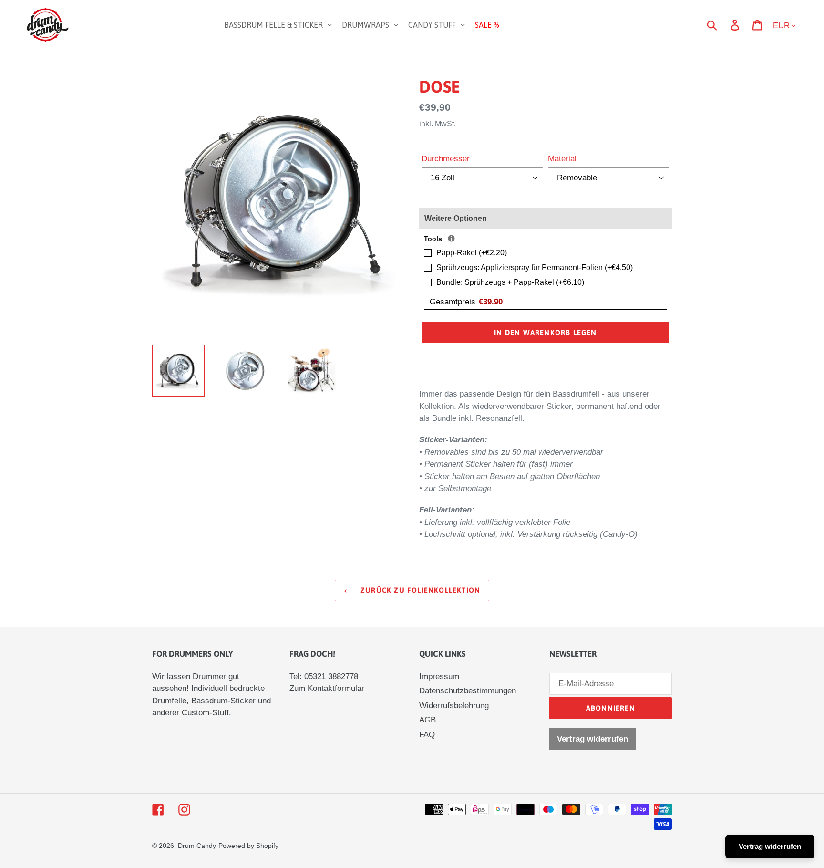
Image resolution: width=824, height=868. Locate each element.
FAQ (427, 734)
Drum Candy (197, 845)
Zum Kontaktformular (326, 688)
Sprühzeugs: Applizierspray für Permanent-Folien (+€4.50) (534, 267)
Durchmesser (446, 158)
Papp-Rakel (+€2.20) (471, 253)
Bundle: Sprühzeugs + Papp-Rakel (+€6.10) (510, 282)
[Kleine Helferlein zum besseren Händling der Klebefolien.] (451, 238)
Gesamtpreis (466, 301)
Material (562, 158)
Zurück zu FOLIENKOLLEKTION (419, 590)
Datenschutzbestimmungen (467, 690)
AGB (427, 719)
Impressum (439, 676)
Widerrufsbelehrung (454, 705)
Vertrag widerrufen (592, 738)
